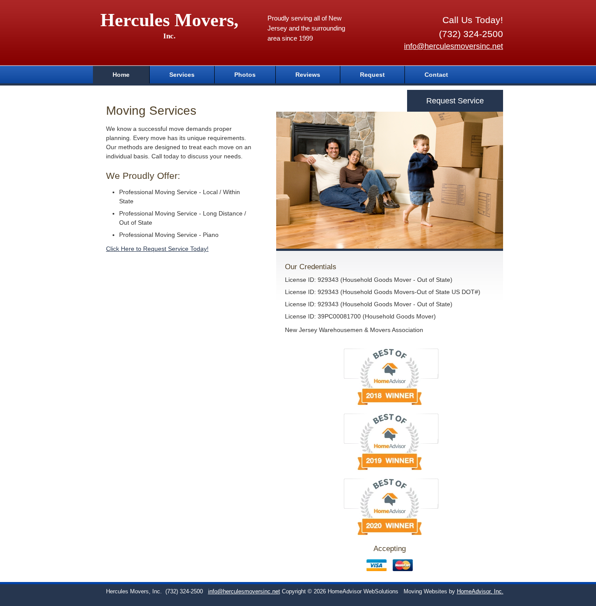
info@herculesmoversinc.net (453, 46)
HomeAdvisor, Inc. (480, 592)
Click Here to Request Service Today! (157, 248)
